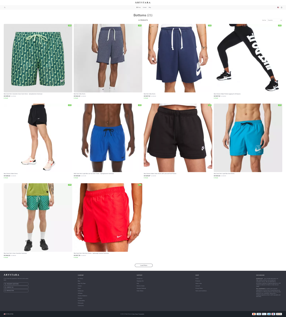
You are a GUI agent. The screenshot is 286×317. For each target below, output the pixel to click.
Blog (150, 7)
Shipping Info (140, 281)
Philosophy (80, 303)
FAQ (138, 283)
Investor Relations (82, 295)
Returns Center (141, 285)
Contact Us (139, 278)
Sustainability (81, 300)
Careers (80, 285)
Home (197, 278)
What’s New (199, 283)
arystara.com (259, 278)
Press (79, 288)
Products (198, 281)
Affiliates (80, 293)
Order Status (140, 290)
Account (198, 285)
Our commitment (260, 288)
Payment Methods (141, 288)
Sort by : (264, 20)
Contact (145, 7)
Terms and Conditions (201, 290)
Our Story (80, 278)
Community (81, 305)
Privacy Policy (199, 288)
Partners (80, 298)
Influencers (81, 290)
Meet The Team (82, 283)
